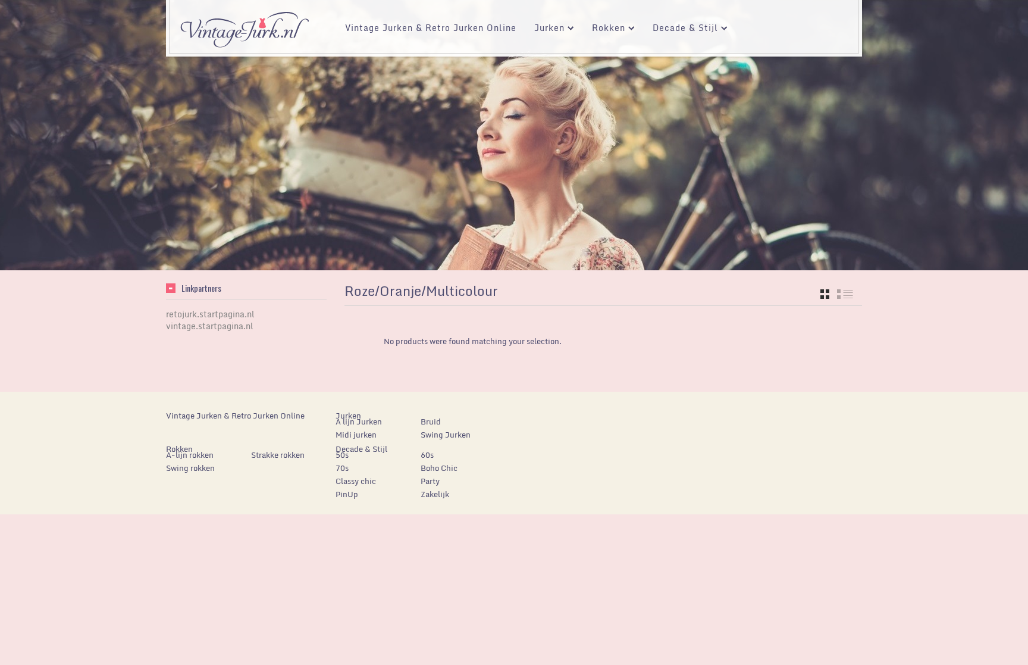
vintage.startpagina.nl (209, 326)
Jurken (545, 29)
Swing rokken (190, 468)
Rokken (604, 29)
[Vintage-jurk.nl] (244, 24)
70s (342, 468)
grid (824, 294)
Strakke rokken (278, 455)
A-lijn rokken (190, 455)
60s (427, 455)
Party (430, 481)
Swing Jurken (446, 435)
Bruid (431, 421)
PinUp (347, 494)
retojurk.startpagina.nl (210, 314)
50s (342, 455)
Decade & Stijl (681, 29)
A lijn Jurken (359, 421)
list (845, 294)
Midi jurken (356, 435)
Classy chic (356, 481)
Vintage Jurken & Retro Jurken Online (430, 28)
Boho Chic (439, 468)
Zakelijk (435, 494)
